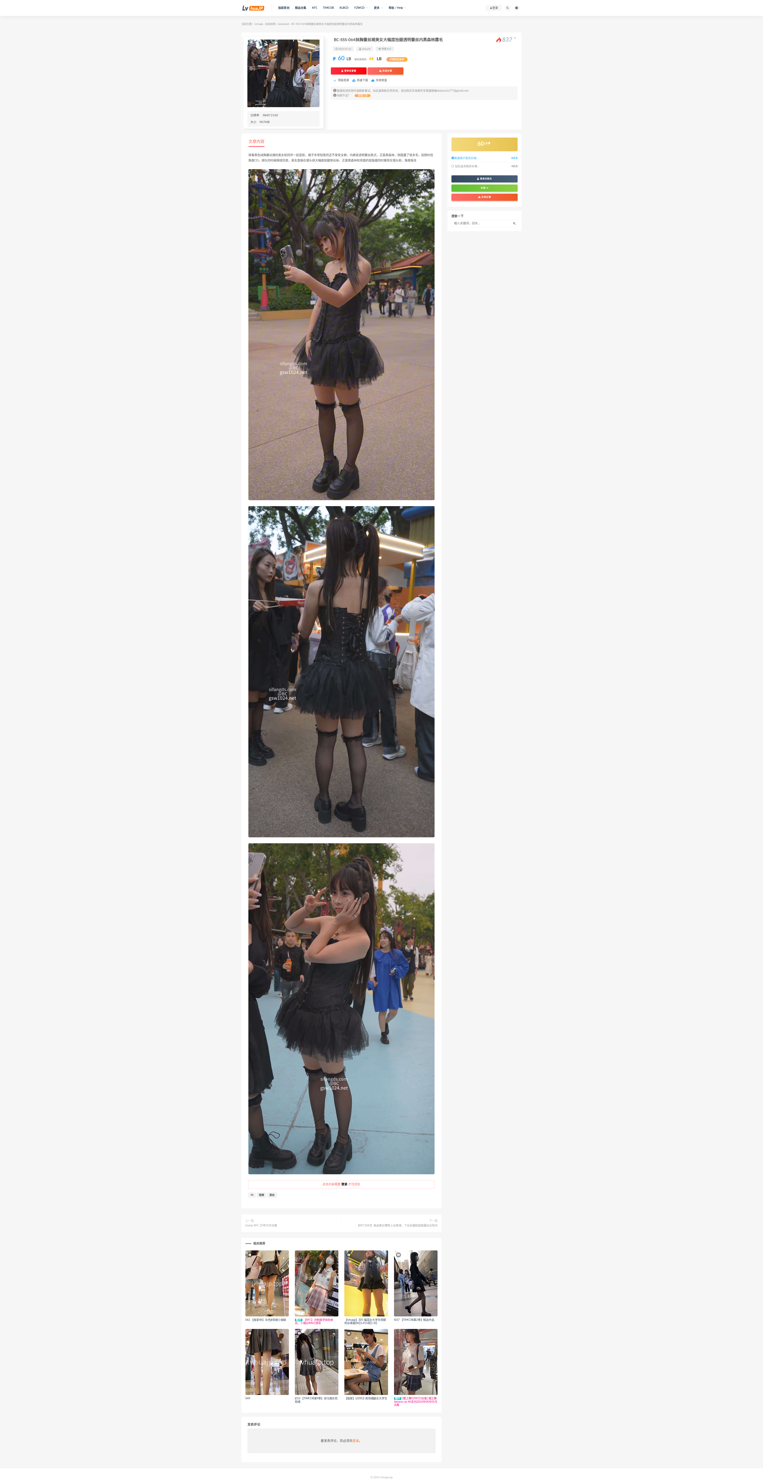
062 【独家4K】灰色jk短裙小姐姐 (265, 1320)
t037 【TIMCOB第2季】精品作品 (414, 1320)
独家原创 (284, 8)
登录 (355, 1440)
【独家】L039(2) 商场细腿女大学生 (365, 1398)
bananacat (283, 24)
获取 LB (362, 95)
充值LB (484, 188)
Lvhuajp (258, 24)
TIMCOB (328, 8)
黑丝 (272, 1195)
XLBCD (344, 8)
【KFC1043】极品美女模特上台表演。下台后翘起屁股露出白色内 (397, 1225)
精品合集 (300, 8)
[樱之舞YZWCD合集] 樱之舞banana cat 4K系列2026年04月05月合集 (415, 1402)
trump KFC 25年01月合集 (261, 1225)
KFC (315, 8)
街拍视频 (270, 24)
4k (252, 1195)
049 (247, 1398)
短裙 (261, 1195)
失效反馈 (387, 71)
